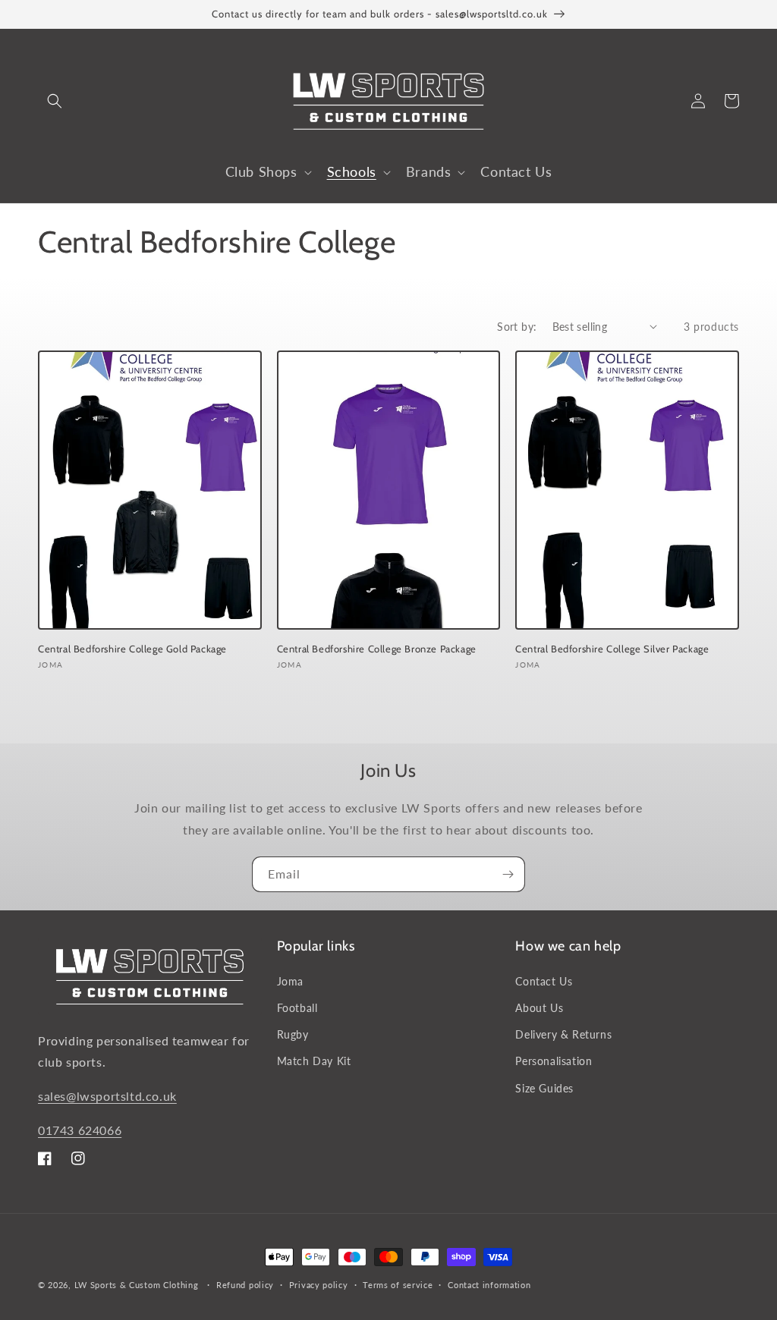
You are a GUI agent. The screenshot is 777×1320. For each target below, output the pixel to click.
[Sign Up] (507, 874)
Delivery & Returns (563, 1034)
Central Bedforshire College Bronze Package (377, 649)
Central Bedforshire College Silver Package (612, 649)
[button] (54, 101)
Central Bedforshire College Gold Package (132, 649)
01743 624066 (79, 1130)
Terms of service (398, 1285)
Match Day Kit (314, 1060)
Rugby (293, 1034)
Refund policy (245, 1285)
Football (297, 1007)
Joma (290, 981)
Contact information (489, 1285)
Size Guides (544, 1088)
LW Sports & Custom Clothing (136, 1285)
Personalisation (553, 1060)
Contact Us (543, 981)
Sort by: (516, 326)
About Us (539, 1007)
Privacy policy (318, 1285)
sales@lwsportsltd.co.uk (107, 1096)
